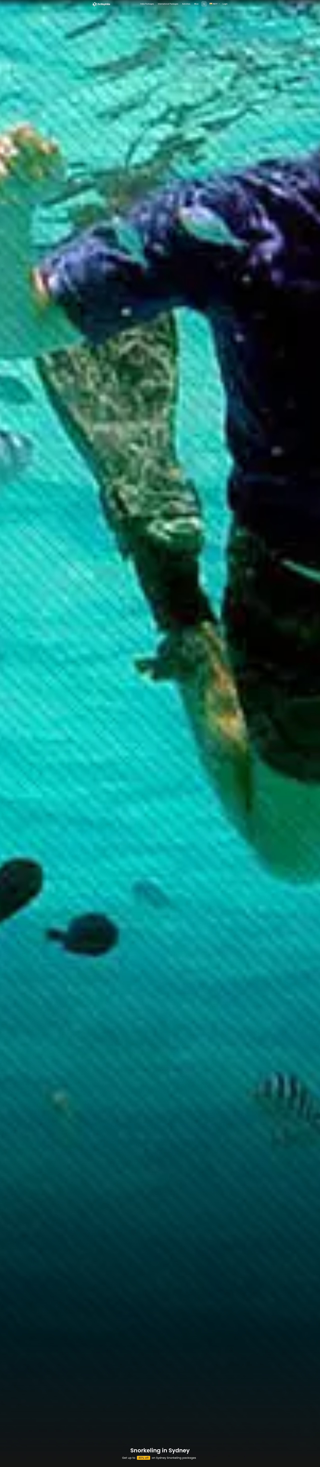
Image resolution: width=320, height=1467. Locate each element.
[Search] (204, 3)
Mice (196, 4)
